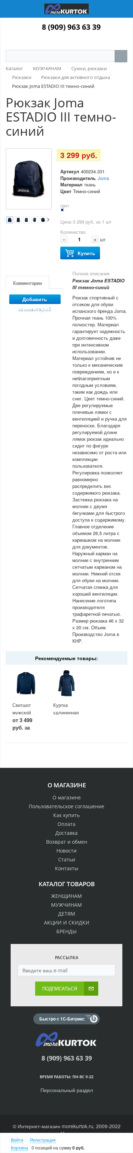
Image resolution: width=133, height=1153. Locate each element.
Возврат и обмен (66, 841)
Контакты (66, 868)
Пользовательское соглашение (66, 806)
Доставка (66, 832)
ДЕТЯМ (66, 913)
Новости (66, 850)
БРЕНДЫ (66, 931)
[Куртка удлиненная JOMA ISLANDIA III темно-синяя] (66, 683)
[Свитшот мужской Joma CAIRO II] (25, 683)
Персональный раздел (66, 1089)
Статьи (66, 859)
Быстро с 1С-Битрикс (62, 1019)
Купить (86, 253)
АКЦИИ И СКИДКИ (66, 922)
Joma (103, 178)
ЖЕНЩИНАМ (66, 896)
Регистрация (43, 1140)
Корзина (19, 1147)
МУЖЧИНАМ (66, 904)
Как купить (66, 815)
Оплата (66, 824)
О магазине (66, 797)
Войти (17, 1140)
